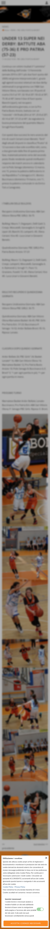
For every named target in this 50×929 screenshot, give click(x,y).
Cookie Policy (8, 887)
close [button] (46, 858)
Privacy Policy (20, 887)
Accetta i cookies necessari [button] (26, 923)
